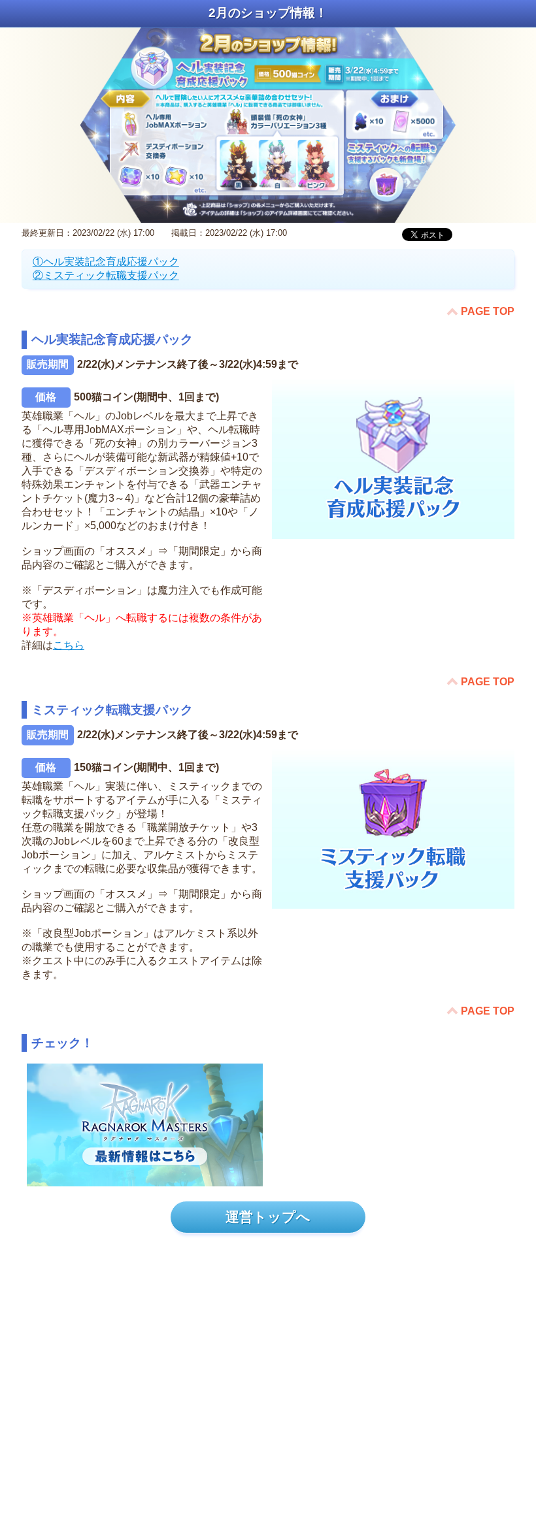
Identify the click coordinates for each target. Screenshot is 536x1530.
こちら (68, 645)
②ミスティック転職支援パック (106, 275)
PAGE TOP (487, 311)
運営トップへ (268, 1216)
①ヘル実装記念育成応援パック (106, 261)
